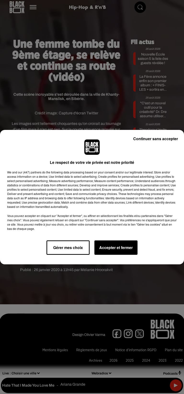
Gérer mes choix (68, 247)
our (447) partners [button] (29, 172)
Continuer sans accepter (155, 138)
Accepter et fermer (116, 247)
